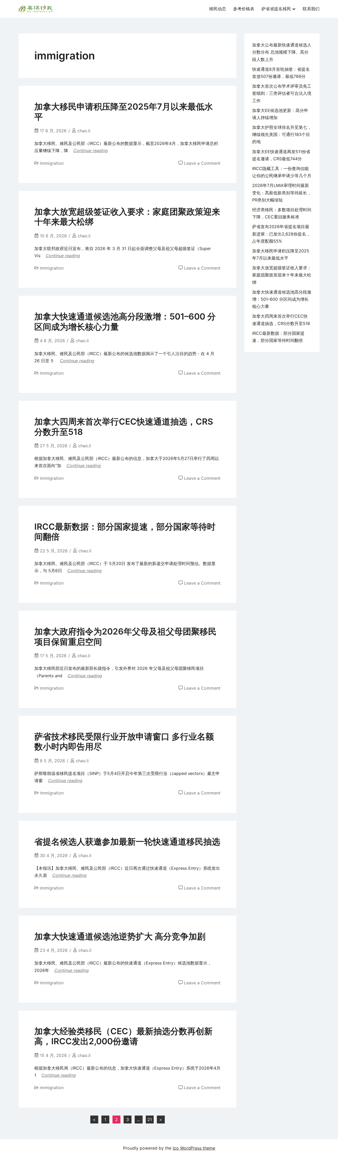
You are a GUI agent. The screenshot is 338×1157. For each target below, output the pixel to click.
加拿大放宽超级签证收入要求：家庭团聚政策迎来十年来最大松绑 (127, 216)
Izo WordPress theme (194, 1148)
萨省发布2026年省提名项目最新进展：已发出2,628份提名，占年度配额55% (281, 233)
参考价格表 (243, 8)
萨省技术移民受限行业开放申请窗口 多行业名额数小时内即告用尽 (124, 741)
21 (149, 1119)
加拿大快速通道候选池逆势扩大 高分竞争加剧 (119, 936)
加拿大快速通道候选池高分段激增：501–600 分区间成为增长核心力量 (125, 321)
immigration (52, 163)
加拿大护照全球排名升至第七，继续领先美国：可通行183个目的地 (281, 134)
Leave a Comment (202, 163)
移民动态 (217, 8)
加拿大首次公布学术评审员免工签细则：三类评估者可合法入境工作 (281, 93)
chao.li (83, 130)
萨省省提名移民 (276, 8)
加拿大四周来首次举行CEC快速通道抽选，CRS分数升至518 (123, 426)
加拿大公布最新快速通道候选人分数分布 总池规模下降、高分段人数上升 (281, 52)
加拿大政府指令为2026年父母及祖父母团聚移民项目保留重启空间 (125, 636)
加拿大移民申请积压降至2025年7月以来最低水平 (123, 111)
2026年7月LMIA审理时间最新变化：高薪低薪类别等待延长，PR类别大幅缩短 (281, 192)
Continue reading (90, 150)
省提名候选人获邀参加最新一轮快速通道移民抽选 (127, 841)
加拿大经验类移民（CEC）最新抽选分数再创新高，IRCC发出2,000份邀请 (123, 1036)
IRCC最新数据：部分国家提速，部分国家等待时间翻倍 (124, 531)
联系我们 (311, 8)
